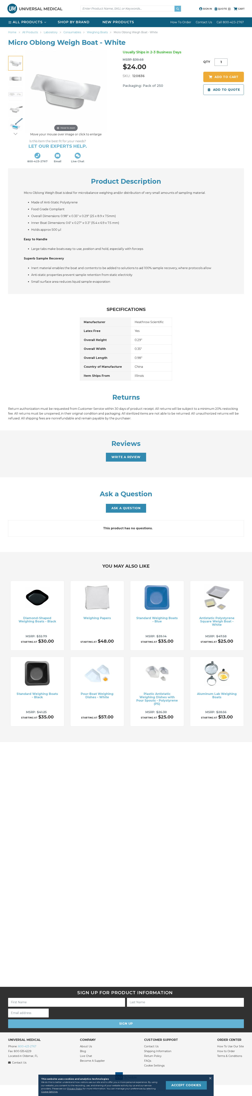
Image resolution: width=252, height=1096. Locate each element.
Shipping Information (157, 1051)
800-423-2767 (27, 1046)
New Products (118, 22)
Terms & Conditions (229, 1056)
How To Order (180, 22)
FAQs (147, 1060)
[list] (126, 22)
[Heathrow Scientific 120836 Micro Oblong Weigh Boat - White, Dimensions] (15, 94)
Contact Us (204, 22)
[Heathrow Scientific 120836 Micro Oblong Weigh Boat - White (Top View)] (15, 78)
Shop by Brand (73, 22)
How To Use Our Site (230, 1046)
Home (12, 32)
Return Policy (153, 1056)
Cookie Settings (154, 1065)
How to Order (226, 1051)
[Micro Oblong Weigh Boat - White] (15, 63)
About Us (86, 1046)
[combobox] (130, 9)
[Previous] (15, 53)
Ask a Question (126, 508)
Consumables (72, 32)
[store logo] (34, 8)
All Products (30, 32)
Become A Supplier (92, 1060)
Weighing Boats (97, 32)
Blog (83, 1051)
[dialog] (126, 1085)
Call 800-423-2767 (230, 22)
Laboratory (51, 32)
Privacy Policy (74, 1088)
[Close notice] (209, 1078)
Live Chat (86, 1056)
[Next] (15, 133)
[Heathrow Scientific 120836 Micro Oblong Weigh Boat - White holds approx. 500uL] (15, 125)
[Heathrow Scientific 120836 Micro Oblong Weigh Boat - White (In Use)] (15, 109)
